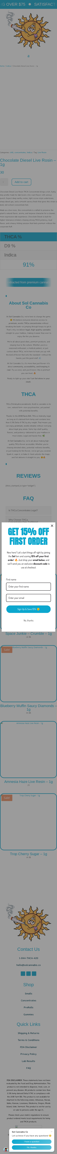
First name (11, 579)
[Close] (52, 525)
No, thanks (28, 620)
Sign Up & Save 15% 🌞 (28, 609)
